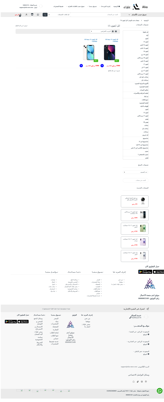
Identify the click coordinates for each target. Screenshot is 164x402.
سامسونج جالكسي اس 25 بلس (139, 148)
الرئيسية (116, 6)
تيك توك (52, 291)
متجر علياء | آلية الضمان (71, 286)
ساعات (146, 125)
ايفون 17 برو (144, 70)
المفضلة (98, 284)
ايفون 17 (146, 64)
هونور (146, 119)
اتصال (53, 282)
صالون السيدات (144, 90)
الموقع (145, 334)
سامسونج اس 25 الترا (142, 145)
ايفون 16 (146, 51)
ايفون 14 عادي (144, 48)
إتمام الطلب (96, 289)
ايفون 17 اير (145, 67)
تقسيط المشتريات (58, 6)
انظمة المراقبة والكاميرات (141, 93)
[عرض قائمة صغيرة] (113, 31)
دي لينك (146, 96)
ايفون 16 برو (144, 54)
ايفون (146, 38)
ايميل (53, 284)
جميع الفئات (145, 99)
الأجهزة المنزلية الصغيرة (141, 83)
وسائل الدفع (74, 280)
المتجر (98, 280)
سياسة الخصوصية (73, 289)
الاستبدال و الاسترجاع (72, 284)
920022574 (136, 317)
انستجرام (52, 289)
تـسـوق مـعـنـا (93, 6)
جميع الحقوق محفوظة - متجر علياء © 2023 (137, 391)
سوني (146, 151)
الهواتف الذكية (144, 106)
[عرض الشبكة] (116, 31)
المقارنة (98, 286)
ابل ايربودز (145, 135)
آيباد (147, 35)
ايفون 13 (146, 41)
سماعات (146, 132)
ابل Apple (145, 32)
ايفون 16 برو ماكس (142, 58)
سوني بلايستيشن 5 (143, 154)
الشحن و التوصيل (73, 282)
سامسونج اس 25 (143, 141)
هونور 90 (146, 122)
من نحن (120, 280)
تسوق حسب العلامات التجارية (76, 6)
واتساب (53, 280)
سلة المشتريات (96, 282)
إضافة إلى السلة (102, 65)
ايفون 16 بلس (144, 61)
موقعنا (121, 282)
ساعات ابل (145, 128)
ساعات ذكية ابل (143, 77)
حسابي (98, 293)
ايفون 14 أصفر (144, 45)
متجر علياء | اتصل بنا (117, 284)
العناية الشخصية (144, 86)
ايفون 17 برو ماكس (142, 74)
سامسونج (145, 138)
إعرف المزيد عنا (105, 6)
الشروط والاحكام (73, 291)
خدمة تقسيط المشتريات (93, 295)
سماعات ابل (144, 80)
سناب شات (52, 286)
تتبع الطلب (97, 291)
